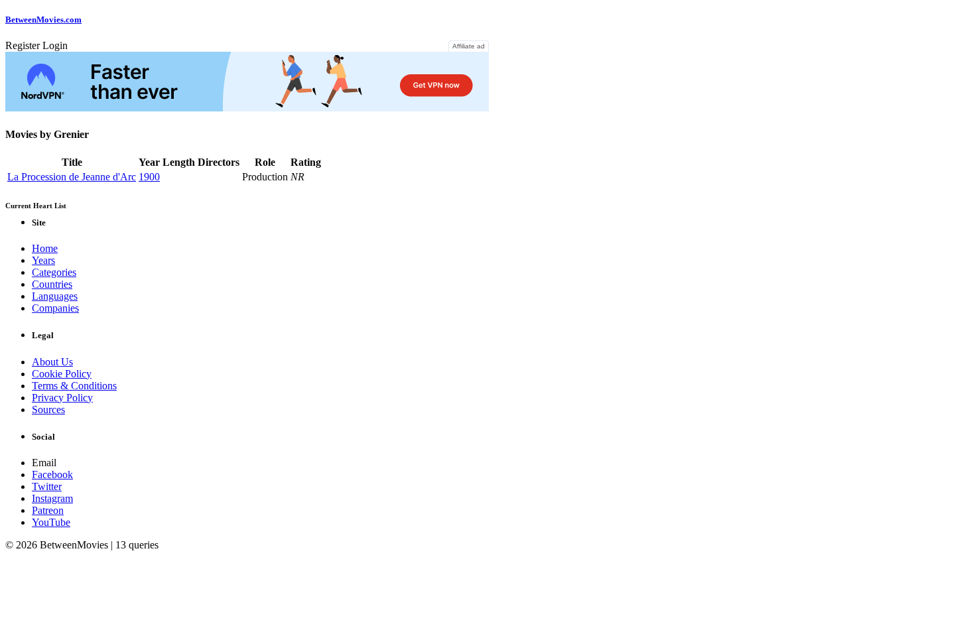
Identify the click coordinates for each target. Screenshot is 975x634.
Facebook (52, 474)
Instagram (52, 498)
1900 (149, 176)
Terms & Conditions (74, 385)
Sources (48, 409)
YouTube (51, 522)
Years (43, 260)
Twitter (47, 486)
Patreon (48, 510)
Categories (54, 272)
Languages (55, 296)
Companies (55, 308)
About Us (52, 361)
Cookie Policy (62, 373)
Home (45, 248)
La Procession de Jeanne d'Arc (71, 176)
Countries (52, 284)
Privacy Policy (62, 397)
